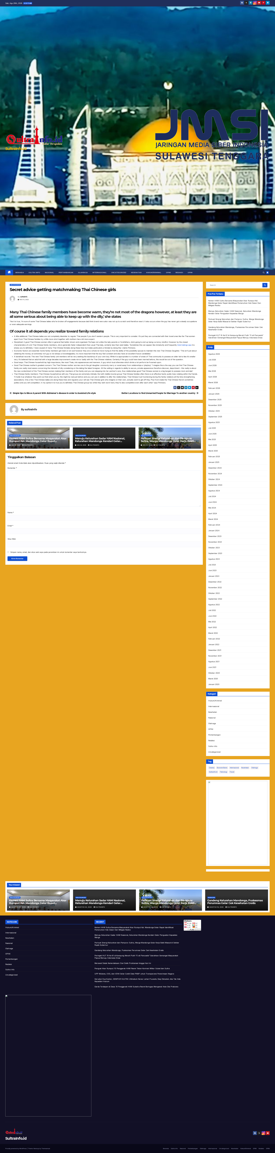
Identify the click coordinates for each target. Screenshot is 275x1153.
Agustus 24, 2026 (84, 907)
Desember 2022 (215, 582)
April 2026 (212, 377)
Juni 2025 (212, 434)
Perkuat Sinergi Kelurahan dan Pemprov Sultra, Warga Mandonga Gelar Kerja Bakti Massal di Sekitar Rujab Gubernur (167, 441)
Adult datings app (184, 345)
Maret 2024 (213, 519)
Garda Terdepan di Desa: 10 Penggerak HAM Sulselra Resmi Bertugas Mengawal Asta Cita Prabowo (136, 987)
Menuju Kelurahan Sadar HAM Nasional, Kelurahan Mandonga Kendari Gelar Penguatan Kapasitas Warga (100, 441)
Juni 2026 (212, 365)
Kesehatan (136, 273)
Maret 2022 (213, 633)
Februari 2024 (214, 525)
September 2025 (215, 417)
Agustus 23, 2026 (150, 907)
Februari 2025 (214, 456)
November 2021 (215, 656)
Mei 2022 (212, 622)
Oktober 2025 (214, 411)
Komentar (12, 468)
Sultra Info (34, 273)
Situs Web (12, 539)
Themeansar (45, 1148)
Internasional (99, 273)
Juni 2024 (212, 502)
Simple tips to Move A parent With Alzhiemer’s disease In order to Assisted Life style (54, 393)
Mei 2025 (212, 439)
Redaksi (179, 273)
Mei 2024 (212, 508)
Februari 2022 (214, 639)
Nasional (49, 273)
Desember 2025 (215, 399)
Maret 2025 (213, 451)
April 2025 (212, 445)
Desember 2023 (215, 536)
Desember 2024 (215, 468)
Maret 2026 (213, 382)
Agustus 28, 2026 (18, 907)
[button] (263, 272)
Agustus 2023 (214, 559)
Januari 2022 (213, 644)
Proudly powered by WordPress (16, 1148)
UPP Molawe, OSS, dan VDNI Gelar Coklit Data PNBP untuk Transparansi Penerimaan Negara (134, 974)
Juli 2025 (212, 428)
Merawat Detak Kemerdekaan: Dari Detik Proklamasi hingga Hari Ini (123, 963)
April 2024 (212, 513)
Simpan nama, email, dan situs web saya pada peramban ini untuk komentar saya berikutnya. (48, 552)
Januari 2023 (213, 576)
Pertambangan (66, 273)
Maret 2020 (213, 679)
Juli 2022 (212, 610)
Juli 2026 (212, 360)
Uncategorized (118, 273)
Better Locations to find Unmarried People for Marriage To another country (158, 393)
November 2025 (215, 405)
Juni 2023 (212, 570)
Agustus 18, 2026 (216, 907)
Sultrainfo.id (213, 772)
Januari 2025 (213, 462)
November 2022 (215, 587)
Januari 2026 (213, 394)
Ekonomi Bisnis (222, 768)
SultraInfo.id (15, 148)
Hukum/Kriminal (153, 273)
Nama (11, 512)
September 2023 (215, 553)
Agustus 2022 (214, 605)
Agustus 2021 (213, 661)
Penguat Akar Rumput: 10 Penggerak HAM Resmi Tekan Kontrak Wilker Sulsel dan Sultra (132, 968)
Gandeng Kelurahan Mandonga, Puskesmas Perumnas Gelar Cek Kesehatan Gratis (235, 902)
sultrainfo (23, 297)
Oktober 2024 (214, 479)
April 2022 (212, 627)
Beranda (19, 273)
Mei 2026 (212, 371)
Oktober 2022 (214, 593)
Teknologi (223, 772)
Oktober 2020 (214, 673)
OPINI (168, 273)
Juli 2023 (212, 565)
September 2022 (215, 599)
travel (232, 772)
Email (10, 526)
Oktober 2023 (214, 548)
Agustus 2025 (214, 422)
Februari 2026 (214, 388)
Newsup (36, 1148)
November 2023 (215, 542)
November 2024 (215, 474)
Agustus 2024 (214, 491)
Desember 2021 (214, 650)
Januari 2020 (213, 684)
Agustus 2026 (214, 354)
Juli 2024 (212, 496)
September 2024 (215, 485)
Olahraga (83, 273)
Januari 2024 (213, 530)
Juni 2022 (212, 616)
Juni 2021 (212, 667)
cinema (211, 768)
